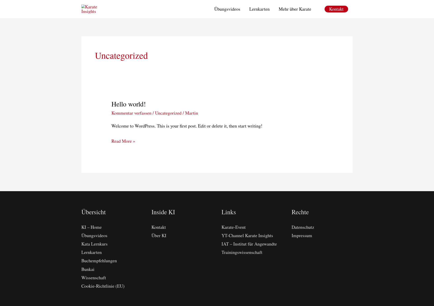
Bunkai (87, 269)
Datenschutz (303, 227)
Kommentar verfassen (131, 113)
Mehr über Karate (295, 9)
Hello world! (128, 103)
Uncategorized (168, 113)
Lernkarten (259, 9)
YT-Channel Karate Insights (247, 235)
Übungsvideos (227, 9)
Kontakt (158, 227)
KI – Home (91, 227)
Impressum (302, 235)
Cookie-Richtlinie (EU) (103, 286)
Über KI (158, 235)
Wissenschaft (93, 278)
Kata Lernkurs (94, 244)
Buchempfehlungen (99, 261)
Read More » (123, 141)
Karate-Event (234, 227)
